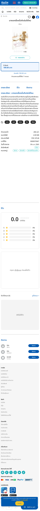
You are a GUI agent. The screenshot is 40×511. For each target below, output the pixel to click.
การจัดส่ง (3, 431)
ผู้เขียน (3, 387)
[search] (2, 7)
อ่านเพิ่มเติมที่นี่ (24, 500)
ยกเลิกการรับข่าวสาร (6, 440)
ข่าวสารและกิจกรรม (6, 390)
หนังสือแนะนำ (5, 377)
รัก (27, 122)
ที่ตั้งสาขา (3, 463)
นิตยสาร (21, 11)
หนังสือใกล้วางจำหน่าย (7, 380)
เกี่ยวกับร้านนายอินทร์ (7, 450)
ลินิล (20, 24)
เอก (14, 122)
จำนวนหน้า (4, 132)
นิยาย (15, 150)
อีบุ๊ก (15, 11)
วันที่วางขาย (5, 144)
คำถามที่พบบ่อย (5, 437)
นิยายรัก (22, 150)
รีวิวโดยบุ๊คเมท (5, 393)
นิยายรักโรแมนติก (33, 150)
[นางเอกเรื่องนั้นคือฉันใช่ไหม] (33, 17)
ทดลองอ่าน (21, 58)
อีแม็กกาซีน (30, 11)
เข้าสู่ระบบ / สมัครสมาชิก (30, 3)
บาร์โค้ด (3, 141)
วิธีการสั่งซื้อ (4, 424)
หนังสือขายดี (4, 371)
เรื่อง (20, 122)
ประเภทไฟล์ (5, 138)
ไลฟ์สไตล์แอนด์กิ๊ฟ (6, 415)
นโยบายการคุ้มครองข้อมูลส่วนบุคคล (11, 459)
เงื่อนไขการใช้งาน (5, 456)
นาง (7, 122)
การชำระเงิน (4, 428)
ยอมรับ (19, 503)
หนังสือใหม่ (4, 374)
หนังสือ (9, 11)
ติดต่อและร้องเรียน (6, 453)
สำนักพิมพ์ (4, 384)
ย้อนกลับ (5, 16)
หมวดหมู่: (4, 150)
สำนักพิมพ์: (5, 147)
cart (19, 3)
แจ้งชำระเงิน (4, 434)
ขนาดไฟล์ (4, 135)
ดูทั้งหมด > (35, 296)
